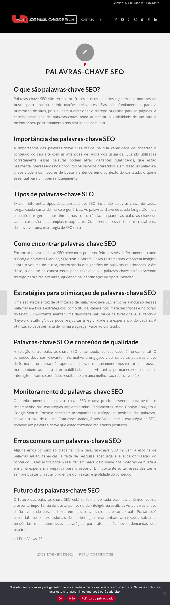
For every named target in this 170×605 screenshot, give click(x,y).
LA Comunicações (99, 554)
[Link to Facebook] (115, 19)
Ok (61, 598)
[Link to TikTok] (142, 19)
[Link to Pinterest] (129, 19)
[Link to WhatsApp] (149, 19)
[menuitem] (20, 20)
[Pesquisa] (100, 20)
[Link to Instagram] (135, 19)
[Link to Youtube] (122, 19)
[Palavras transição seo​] (3, 302)
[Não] (164, 593)
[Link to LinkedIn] (155, 19)
